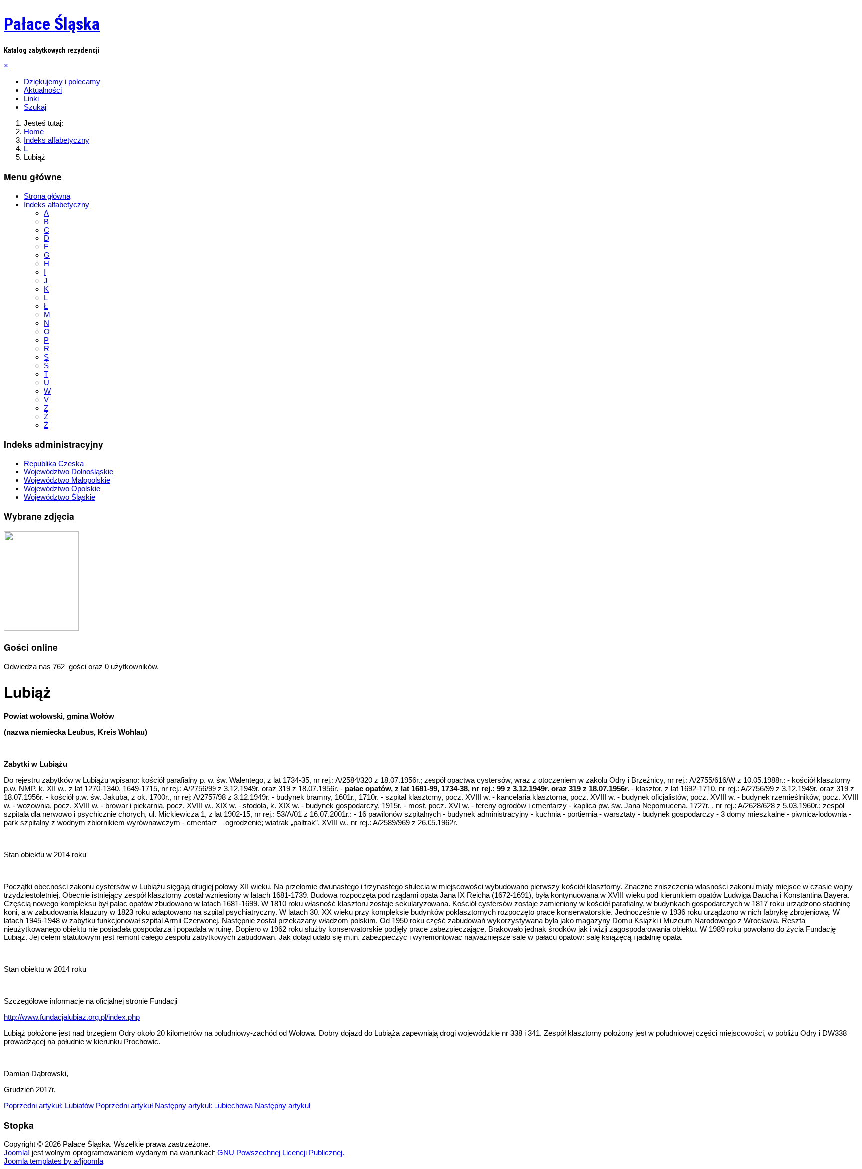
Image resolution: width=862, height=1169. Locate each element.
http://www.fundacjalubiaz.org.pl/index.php (72, 1017)
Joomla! (17, 1152)
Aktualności (43, 90)
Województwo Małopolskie (67, 480)
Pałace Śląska (52, 24)
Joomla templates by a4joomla (53, 1161)
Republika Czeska (54, 463)
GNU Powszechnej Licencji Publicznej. (280, 1152)
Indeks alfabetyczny (56, 204)
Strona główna (47, 196)
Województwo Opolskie (62, 488)
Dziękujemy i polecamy (62, 81)
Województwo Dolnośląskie (68, 472)
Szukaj (35, 107)
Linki (31, 98)
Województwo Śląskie (59, 497)
